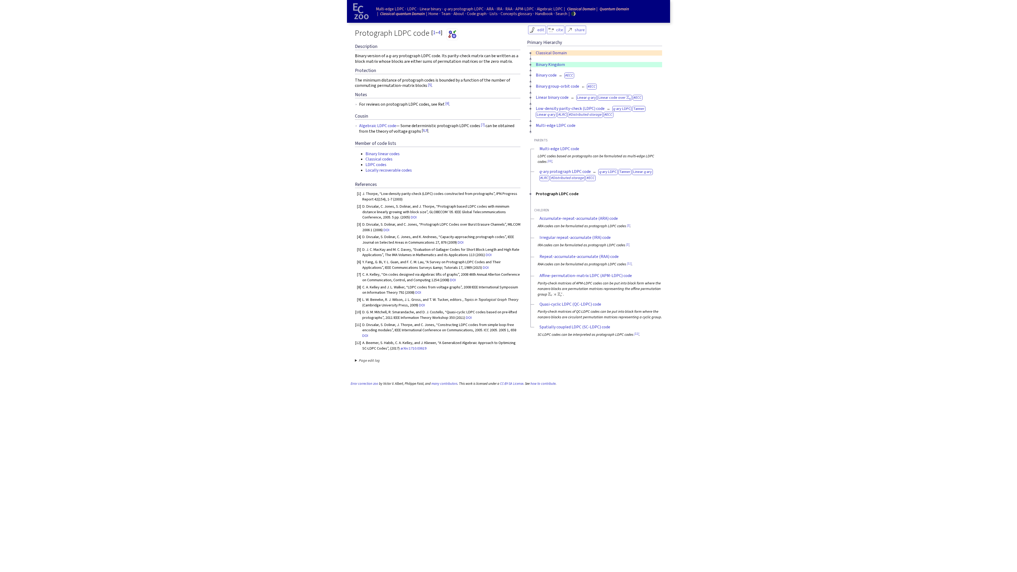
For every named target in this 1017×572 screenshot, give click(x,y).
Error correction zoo (364, 383)
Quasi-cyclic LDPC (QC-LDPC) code (570, 304)
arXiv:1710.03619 (413, 348)
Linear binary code (552, 97)
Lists (493, 14)
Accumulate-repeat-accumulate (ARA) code (578, 218)
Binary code (546, 75)
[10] (549, 161)
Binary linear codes (382, 154)
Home (433, 14)
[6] (447, 103)
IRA (499, 9)
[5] (430, 85)
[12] (636, 334)
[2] (628, 225)
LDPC (412, 9)
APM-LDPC (524, 9)
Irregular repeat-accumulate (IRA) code (575, 237)
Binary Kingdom (550, 65)
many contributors (444, 383)
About (458, 14)
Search (561, 14)
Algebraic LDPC (550, 9)
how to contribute (543, 383)
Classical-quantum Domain (402, 14)
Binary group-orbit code (557, 86)
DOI (414, 217)
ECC (570, 75)
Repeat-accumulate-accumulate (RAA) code (579, 257)
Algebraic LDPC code (377, 126)
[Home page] (361, 11)
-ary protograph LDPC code (565, 172)
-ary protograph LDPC (464, 9)
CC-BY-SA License (511, 383)
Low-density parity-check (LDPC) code (570, 108)
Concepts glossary (516, 14)
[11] (629, 263)
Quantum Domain (614, 9)
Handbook (544, 14)
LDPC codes (375, 165)
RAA (508, 9)
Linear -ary (586, 97)
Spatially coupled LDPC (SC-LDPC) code (574, 327)
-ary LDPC (621, 108)
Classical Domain (551, 53)
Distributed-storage (586, 114)
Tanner (638, 108)
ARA (490, 9)
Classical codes (378, 159)
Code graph (477, 14)
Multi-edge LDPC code (556, 125)
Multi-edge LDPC (390, 9)
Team (445, 14)
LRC (563, 114)
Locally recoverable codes (388, 170)
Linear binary (430, 9)
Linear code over (614, 97)
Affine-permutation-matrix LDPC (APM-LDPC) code (585, 276)
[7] (483, 125)
